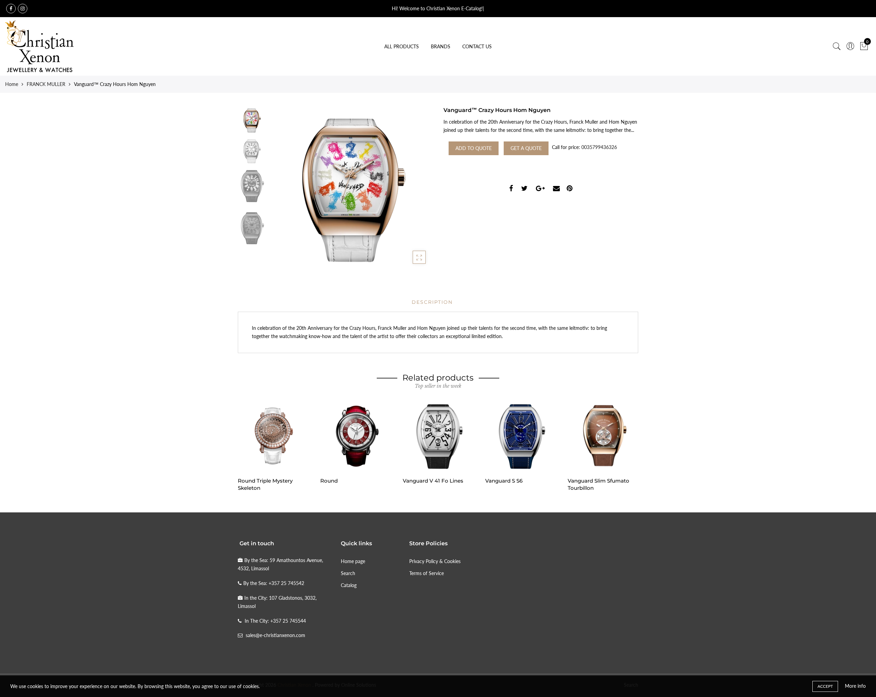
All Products (401, 46)
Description (432, 302)
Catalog (349, 585)
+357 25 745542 (286, 583)
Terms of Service (426, 573)
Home (11, 84)
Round (329, 480)
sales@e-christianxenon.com (275, 635)
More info (855, 686)
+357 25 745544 (288, 621)
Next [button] (416, 188)
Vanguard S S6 (504, 480)
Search (348, 573)
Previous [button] (285, 188)
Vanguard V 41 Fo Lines (433, 480)
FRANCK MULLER (46, 84)
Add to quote (473, 148)
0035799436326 (599, 147)
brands (440, 46)
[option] (351, 189)
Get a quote (526, 148)
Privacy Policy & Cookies (435, 561)
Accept (825, 686)
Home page (353, 561)
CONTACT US (477, 46)
